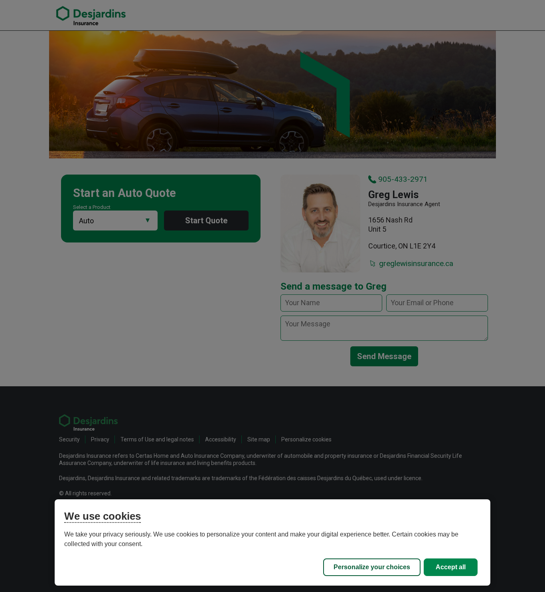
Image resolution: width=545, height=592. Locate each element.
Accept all (451, 567)
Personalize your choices (372, 567)
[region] (273, 542)
